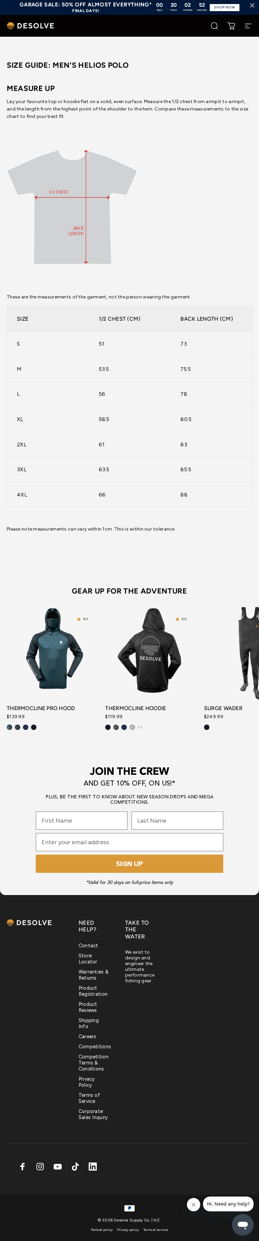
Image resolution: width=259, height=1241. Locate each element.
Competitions (95, 1047)
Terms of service (155, 1230)
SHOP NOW (224, 7)
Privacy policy (128, 1230)
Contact (88, 946)
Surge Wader (223, 708)
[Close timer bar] (252, 5)
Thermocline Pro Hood (41, 708)
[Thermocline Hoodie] (151, 653)
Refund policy (102, 1230)
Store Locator (88, 959)
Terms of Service (89, 1098)
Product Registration (93, 991)
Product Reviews (88, 1007)
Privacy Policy (87, 1082)
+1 (140, 727)
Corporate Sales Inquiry (93, 1114)
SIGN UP (129, 864)
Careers (87, 1036)
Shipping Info (89, 1023)
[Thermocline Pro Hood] (53, 653)
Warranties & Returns (94, 975)
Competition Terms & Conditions (94, 1063)
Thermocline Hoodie (135, 708)
